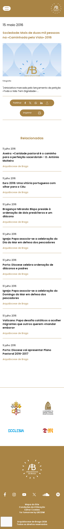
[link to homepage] (56, 8)
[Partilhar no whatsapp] (36, 103)
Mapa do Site (32, 504)
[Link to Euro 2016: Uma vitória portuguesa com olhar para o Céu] (32, 185)
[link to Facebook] (5, 494)
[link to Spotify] (58, 494)
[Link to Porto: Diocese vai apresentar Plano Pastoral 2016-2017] (32, 352)
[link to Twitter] (34, 494)
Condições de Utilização (32, 507)
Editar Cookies (32, 509)
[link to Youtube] (24, 494)
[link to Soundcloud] (46, 494)
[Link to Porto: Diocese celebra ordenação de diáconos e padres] (32, 267)
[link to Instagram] (14, 494)
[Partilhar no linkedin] (41, 103)
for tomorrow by (32, 512)
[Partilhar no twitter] (30, 103)
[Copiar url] (47, 103)
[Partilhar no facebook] (25, 103)
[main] (32, 187)
